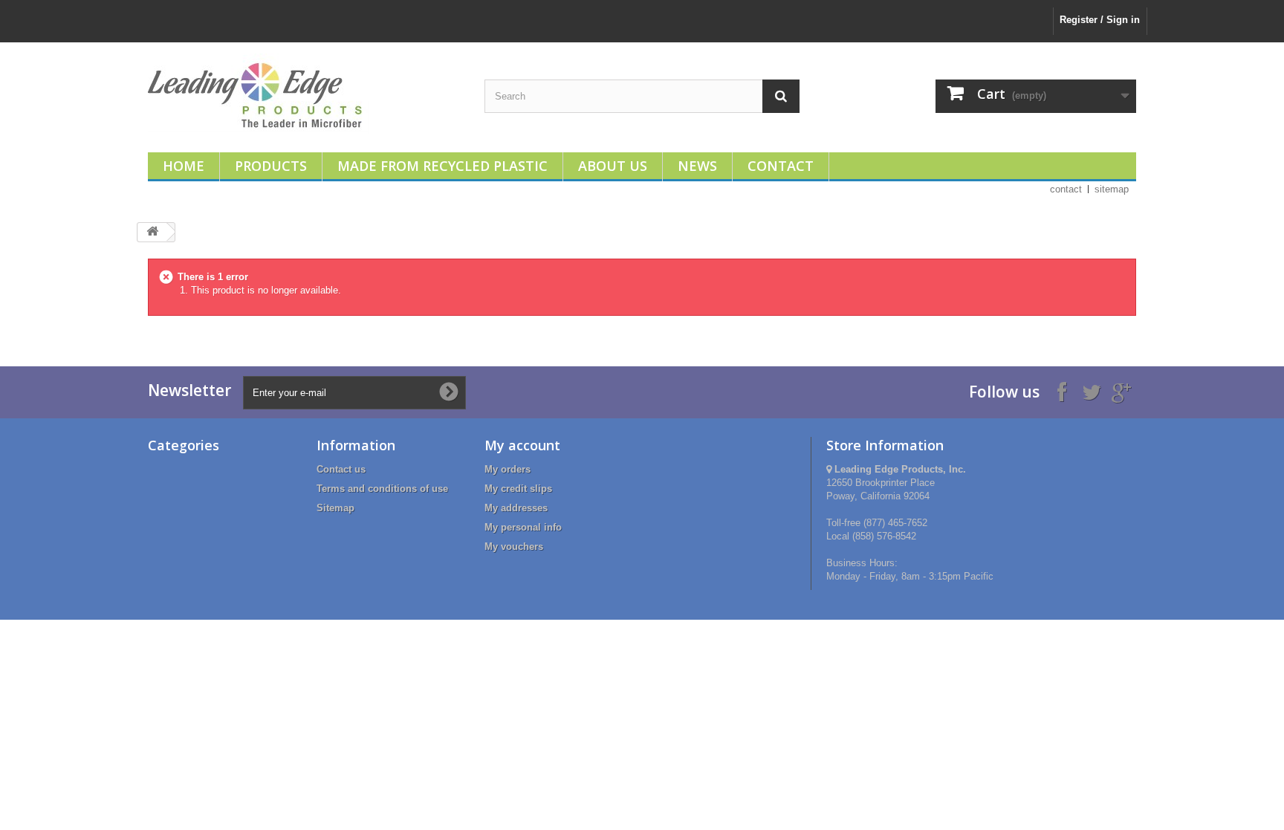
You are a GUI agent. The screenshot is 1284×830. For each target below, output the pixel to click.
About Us (612, 166)
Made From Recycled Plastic (442, 166)
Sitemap (335, 507)
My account (522, 445)
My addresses (516, 507)
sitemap (1112, 189)
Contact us (341, 469)
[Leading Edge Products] (305, 94)
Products (271, 166)
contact (1066, 189)
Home (183, 166)
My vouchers (513, 546)
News (697, 166)
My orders (507, 469)
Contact (781, 166)
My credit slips (518, 488)
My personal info (523, 527)
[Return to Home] (152, 232)
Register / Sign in (1100, 19)
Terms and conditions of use (382, 488)
